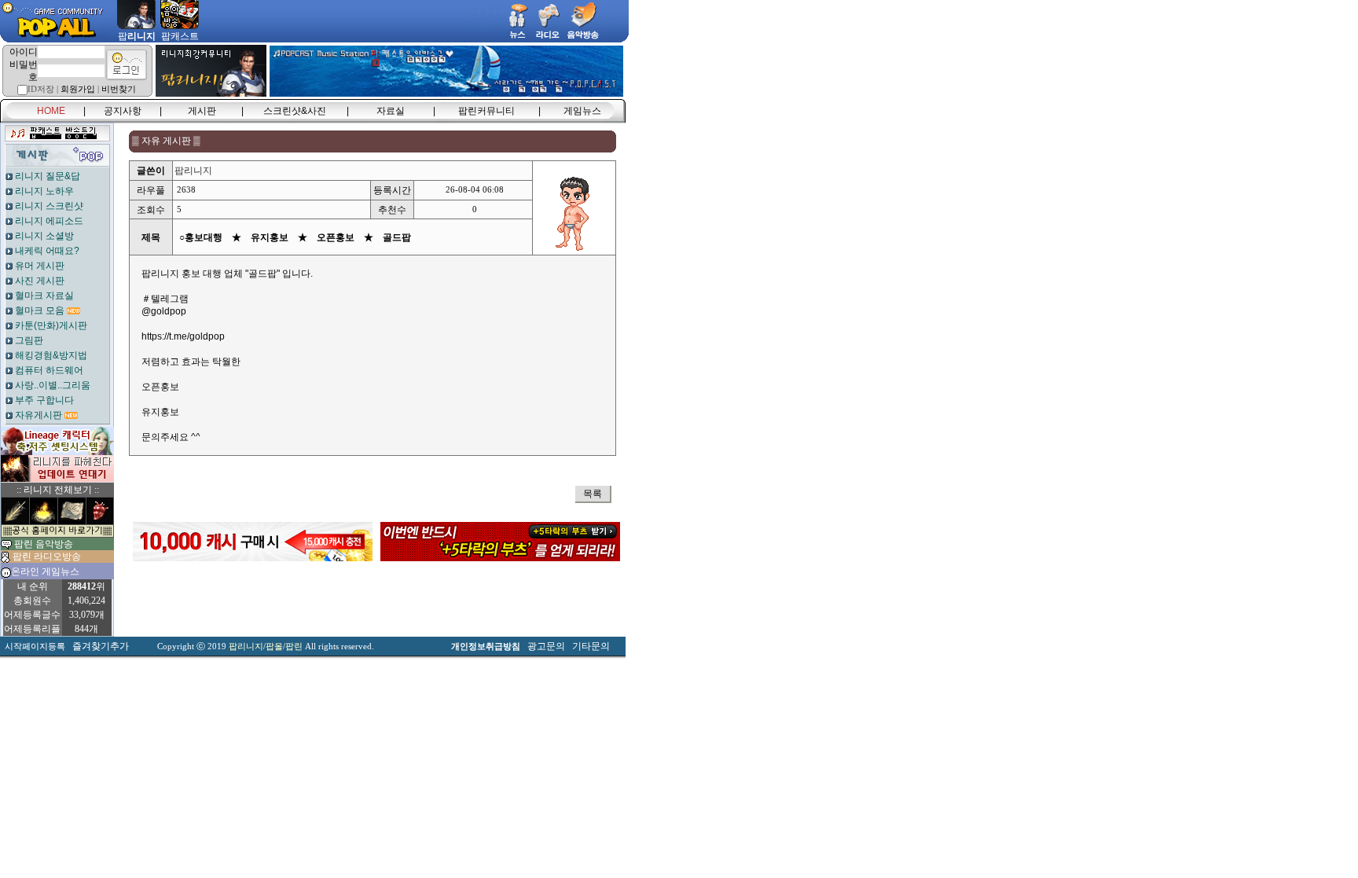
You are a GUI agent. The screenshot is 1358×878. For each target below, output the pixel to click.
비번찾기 (118, 89)
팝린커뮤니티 (486, 110)
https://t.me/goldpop (183, 336)
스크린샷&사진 (294, 110)
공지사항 (122, 110)
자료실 (390, 110)
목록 (592, 493)
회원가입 (78, 89)
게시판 (202, 110)
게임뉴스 (582, 110)
